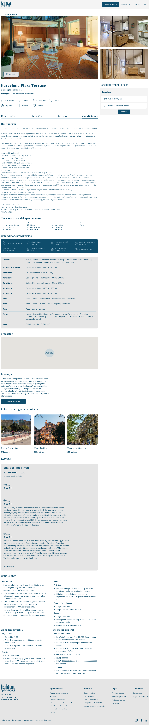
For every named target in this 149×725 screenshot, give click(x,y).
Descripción (8, 116)
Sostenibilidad (89, 696)
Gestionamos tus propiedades (94, 706)
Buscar (124, 112)
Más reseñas (8, 566)
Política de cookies (118, 700)
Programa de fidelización (93, 703)
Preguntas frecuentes (140, 696)
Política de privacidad (119, 696)
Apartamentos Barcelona (59, 693)
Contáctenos (137, 693)
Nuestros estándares (91, 699)
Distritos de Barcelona (58, 700)
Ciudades (53, 712)
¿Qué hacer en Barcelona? (59, 706)
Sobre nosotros (89, 693)
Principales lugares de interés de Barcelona (64, 703)
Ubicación (36, 116)
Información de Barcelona (59, 709)
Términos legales (118, 693)
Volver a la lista (10, 14)
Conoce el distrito (13, 401)
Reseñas (62, 116)
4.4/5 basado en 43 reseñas (22, 93)
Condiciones (90, 116)
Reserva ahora (111, 4)
